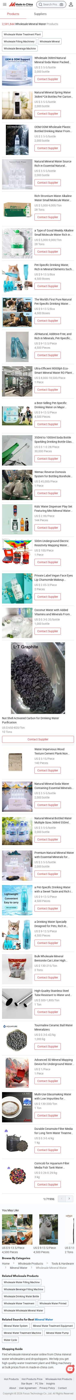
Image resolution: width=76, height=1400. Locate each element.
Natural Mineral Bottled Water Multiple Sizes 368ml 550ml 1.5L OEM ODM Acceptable (53, 820)
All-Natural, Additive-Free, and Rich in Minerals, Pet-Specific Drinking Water (53, 336)
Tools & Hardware (62, 1263)
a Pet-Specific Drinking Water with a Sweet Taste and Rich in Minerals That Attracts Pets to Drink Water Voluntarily (53, 889)
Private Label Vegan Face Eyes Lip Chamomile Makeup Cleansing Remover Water (53, 577)
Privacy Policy (47, 1388)
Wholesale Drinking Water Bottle (21, 1296)
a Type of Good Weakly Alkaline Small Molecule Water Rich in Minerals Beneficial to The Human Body (53, 232)
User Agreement (27, 1388)
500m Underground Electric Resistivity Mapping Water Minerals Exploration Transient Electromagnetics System (53, 543)
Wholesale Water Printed (53, 1303)
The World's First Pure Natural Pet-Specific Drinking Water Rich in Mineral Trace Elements (53, 301)
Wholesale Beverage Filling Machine (23, 1289)
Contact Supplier (47, 79)
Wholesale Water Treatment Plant (22, 34)
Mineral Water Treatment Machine (22, 1332)
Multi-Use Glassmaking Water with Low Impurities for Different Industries (52, 1096)
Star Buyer (26, 1383)
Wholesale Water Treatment (19, 1303)
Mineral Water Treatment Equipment (53, 1325)
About (12, 1388)
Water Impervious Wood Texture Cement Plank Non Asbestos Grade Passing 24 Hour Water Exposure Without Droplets (53, 751)
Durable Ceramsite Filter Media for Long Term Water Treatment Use (54, 1131)
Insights (50, 1383)
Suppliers (40, 14)
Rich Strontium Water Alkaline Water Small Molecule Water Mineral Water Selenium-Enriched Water (53, 198)
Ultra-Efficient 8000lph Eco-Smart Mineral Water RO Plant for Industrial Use (53, 370)
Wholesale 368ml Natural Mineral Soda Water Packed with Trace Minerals (51, 60)
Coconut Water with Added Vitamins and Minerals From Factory (52, 612)
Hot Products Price (32, 1379)
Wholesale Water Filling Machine (22, 1282)
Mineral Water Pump (57, 1332)
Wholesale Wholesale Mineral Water (23, 1310)
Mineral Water (18, 1268)
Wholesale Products (30, 1263)
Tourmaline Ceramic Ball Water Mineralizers (53, 1027)
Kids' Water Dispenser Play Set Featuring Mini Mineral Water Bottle (53, 508)
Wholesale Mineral (50, 41)
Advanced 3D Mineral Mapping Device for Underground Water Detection (53, 1062)
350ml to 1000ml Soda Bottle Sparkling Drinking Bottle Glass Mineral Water (53, 439)
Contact (62, 1388)
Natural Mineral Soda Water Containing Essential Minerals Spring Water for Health (53, 786)
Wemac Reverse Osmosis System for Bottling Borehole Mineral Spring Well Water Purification (52, 474)
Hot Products (11, 1379)
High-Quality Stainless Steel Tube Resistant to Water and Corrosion (52, 993)
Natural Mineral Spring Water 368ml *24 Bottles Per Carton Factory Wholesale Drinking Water (52, 94)
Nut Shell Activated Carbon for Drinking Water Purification (30, 720)
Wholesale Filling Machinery (19, 41)
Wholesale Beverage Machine (20, 48)
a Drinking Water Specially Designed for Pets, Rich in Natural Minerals (50, 924)
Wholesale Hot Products (58, 1379)
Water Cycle (10, 1339)
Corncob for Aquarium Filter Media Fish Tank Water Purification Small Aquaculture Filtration (53, 1165)
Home (6, 1263)
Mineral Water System (16, 1325)
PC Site (39, 1383)
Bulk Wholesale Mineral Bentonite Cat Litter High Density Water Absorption (50, 958)
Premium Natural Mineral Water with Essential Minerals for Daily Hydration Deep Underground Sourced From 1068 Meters (54, 855)
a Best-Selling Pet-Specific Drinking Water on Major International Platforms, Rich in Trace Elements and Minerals (53, 405)
